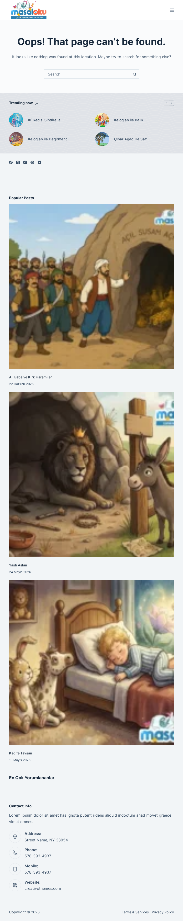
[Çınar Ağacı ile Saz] (102, 139)
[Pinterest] (32, 162)
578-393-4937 (38, 856)
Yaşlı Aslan (18, 565)
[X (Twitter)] (18, 162)
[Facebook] (11, 162)
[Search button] (134, 74)
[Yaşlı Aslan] (91, 474)
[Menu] (172, 10)
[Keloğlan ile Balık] (102, 120)
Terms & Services (135, 912)
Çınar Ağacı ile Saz (130, 139)
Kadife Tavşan (20, 753)
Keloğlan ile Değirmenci (48, 139)
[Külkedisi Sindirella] (16, 120)
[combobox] (87, 74)
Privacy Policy (163, 912)
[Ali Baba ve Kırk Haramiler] (91, 286)
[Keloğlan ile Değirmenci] (16, 139)
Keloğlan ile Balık (128, 120)
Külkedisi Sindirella (44, 120)
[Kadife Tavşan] (91, 662)
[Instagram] (25, 162)
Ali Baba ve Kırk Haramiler (30, 377)
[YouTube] (39, 162)
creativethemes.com (43, 888)
